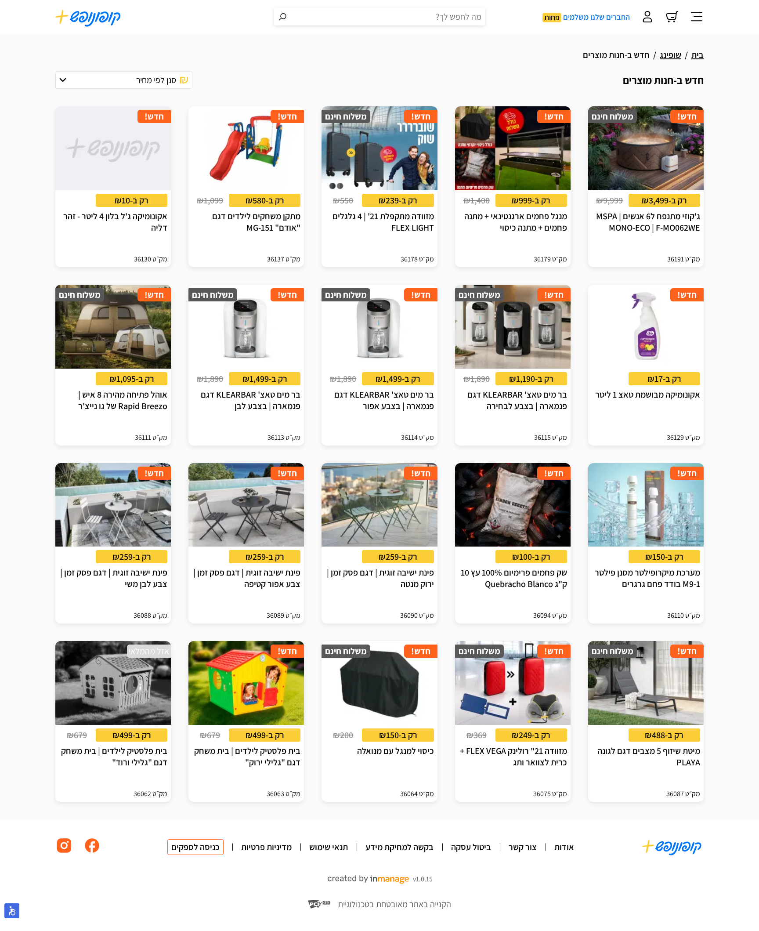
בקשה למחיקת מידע (399, 847)
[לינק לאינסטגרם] (64, 852)
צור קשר (523, 847)
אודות (564, 847)
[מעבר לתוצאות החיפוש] (283, 16)
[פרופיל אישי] (647, 17)
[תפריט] (697, 17)
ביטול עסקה (471, 847)
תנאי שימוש (328, 847)
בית (697, 55)
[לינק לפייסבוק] (92, 852)
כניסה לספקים (195, 847)
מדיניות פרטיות (266, 847)
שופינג (670, 55)
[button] (123, 80)
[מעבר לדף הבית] (88, 17)
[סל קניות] (672, 17)
